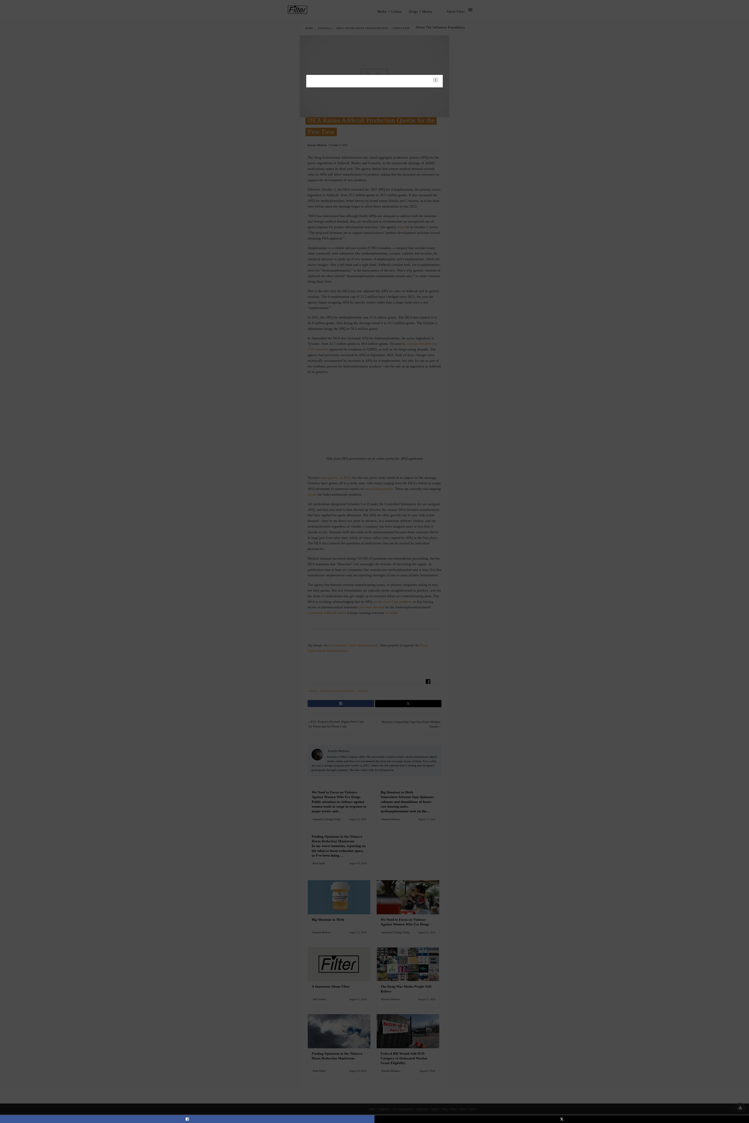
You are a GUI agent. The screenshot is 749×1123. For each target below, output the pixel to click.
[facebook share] (187, 1119)
